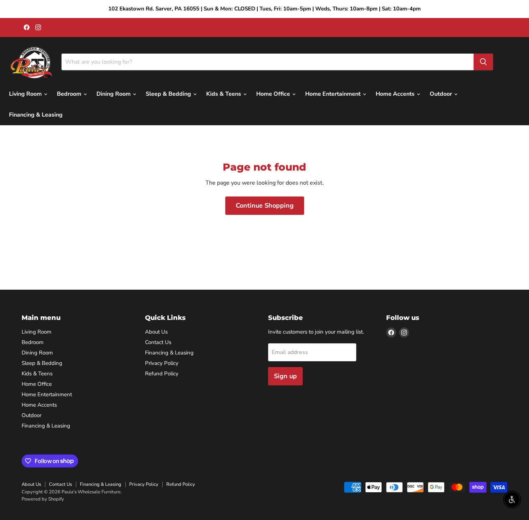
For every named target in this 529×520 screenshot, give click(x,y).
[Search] (483, 62)
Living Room (26, 94)
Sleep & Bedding (169, 94)
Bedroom (70, 94)
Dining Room (114, 94)
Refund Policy (161, 373)
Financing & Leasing (36, 115)
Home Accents (396, 94)
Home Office (273, 94)
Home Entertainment (333, 94)
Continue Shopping (265, 205)
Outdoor (441, 94)
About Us (156, 331)
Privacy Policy (161, 363)
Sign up (285, 376)
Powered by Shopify (43, 499)
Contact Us (158, 342)
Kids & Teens (224, 94)
